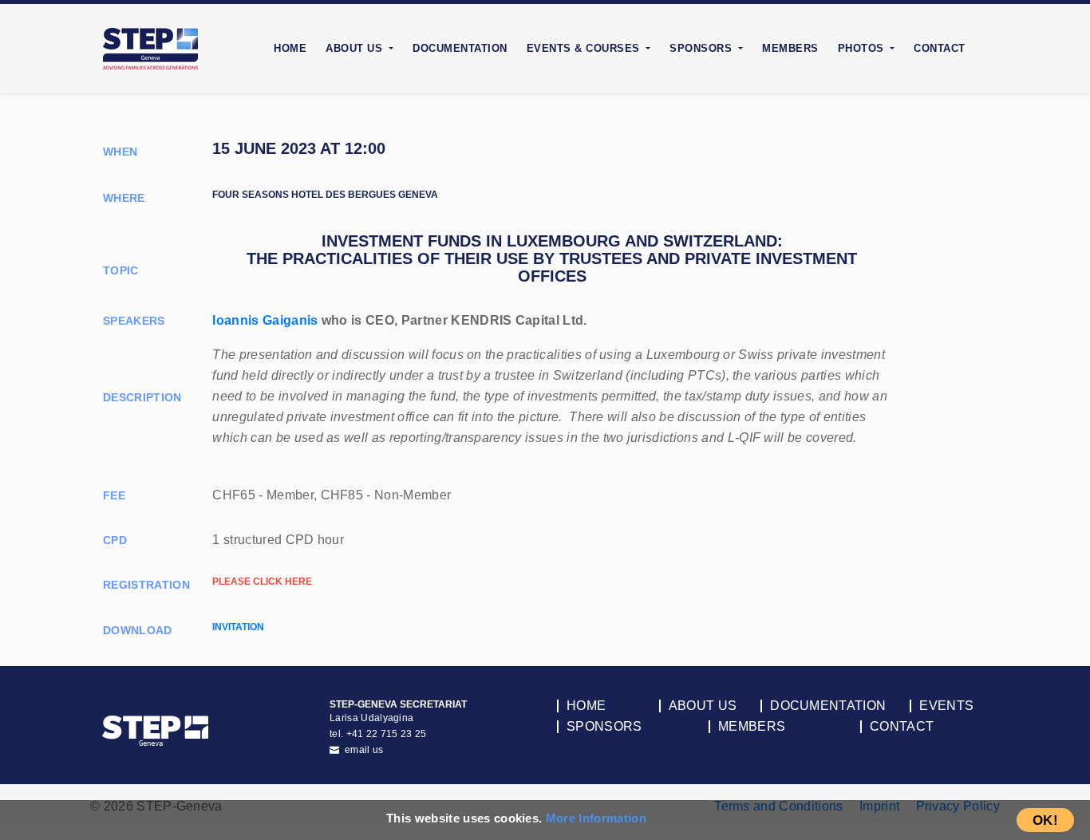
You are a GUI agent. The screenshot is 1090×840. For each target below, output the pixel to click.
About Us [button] (356, 48)
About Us (703, 706)
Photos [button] (863, 48)
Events (946, 706)
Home (290, 48)
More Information (596, 818)
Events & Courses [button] (585, 48)
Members (790, 48)
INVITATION (238, 627)
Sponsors (604, 726)
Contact (940, 48)
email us (363, 749)
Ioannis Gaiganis (265, 320)
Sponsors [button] (702, 48)
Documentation (460, 48)
